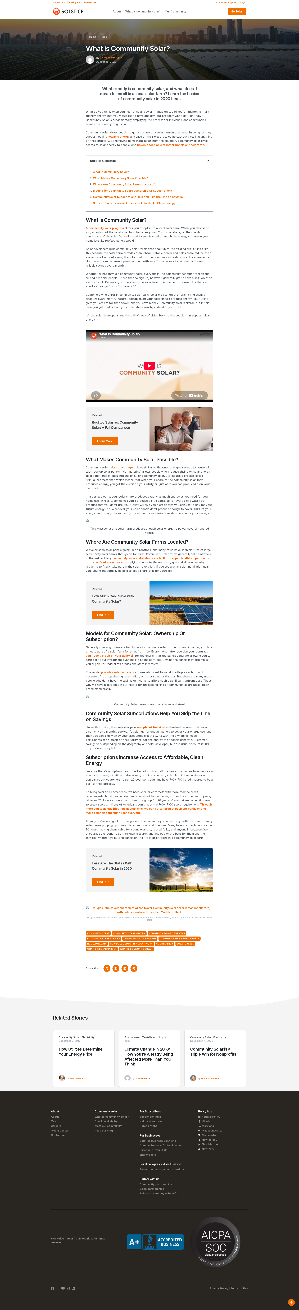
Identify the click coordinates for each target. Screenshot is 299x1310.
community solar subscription (179, 938)
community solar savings (140, 938)
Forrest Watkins (111, 58)
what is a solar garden (101, 949)
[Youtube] (63, 1288)
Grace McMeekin (210, 1078)
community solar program (106, 228)
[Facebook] (52, 1288)
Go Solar (236, 11)
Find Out (103, 615)
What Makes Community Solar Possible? (120, 178)
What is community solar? (143, 11)
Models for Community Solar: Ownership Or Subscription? (132, 190)
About (117, 11)
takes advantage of (123, 467)
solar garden (185, 943)
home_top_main (96, 943)
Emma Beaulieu (143, 1078)
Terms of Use (239, 1288)
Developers (74, 2)
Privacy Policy (219, 1288)
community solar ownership (167, 933)
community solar (98, 933)
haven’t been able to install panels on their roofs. (171, 145)
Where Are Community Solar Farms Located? (124, 184)
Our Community (175, 11)
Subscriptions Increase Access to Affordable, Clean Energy (134, 203)
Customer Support (226, 2)
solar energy (164, 943)
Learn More (105, 441)
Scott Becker (77, 1078)
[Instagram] (68, 1288)
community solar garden (129, 933)
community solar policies (103, 938)
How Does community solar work (131, 943)
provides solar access (116, 672)
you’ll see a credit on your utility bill (110, 655)
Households (59, 2)
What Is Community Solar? (111, 172)
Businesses (90, 2)
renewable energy (117, 136)
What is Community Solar (136, 949)
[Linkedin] (73, 1288)
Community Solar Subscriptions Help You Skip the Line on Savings (138, 197)
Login (243, 2)
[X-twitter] (58, 1288)
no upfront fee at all (151, 727)
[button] (208, 160)
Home (92, 36)
